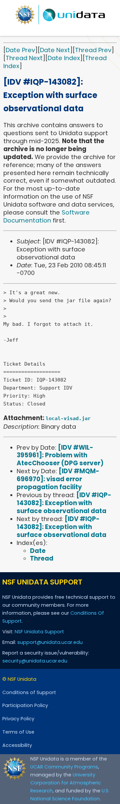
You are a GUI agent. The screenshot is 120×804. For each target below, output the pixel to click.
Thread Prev (93, 50)
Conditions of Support (29, 692)
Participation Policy (25, 705)
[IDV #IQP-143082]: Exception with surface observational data (64, 503)
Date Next (55, 50)
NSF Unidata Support (39, 631)
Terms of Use (18, 732)
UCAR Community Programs (64, 766)
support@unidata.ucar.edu (50, 642)
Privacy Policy (18, 718)
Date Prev (20, 50)
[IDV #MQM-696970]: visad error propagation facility (58, 479)
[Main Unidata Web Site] (60, 14)
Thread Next (24, 58)
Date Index (64, 58)
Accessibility (17, 745)
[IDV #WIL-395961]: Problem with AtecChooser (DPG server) (60, 455)
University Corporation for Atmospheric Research (65, 782)
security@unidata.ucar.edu (34, 661)
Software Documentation (46, 216)
